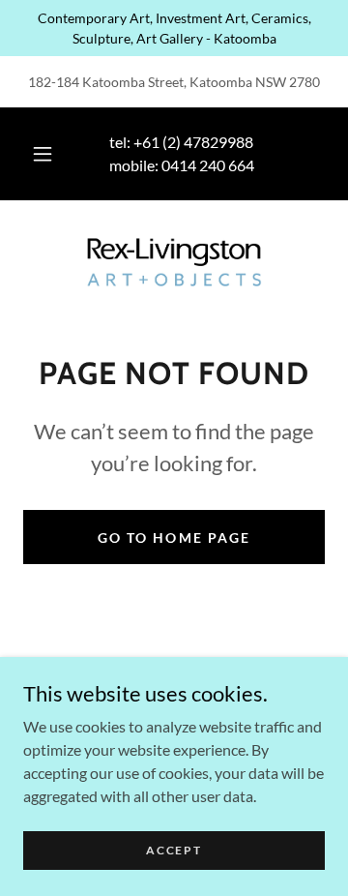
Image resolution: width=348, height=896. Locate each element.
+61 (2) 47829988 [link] (193, 142)
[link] (174, 262)
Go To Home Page (173, 537)
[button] (42, 153)
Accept (173, 850)
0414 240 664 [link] (207, 165)
